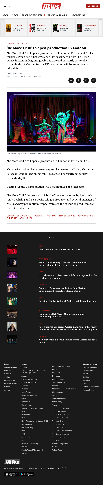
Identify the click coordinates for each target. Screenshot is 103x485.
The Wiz (55, 440)
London (10, 44)
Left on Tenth (26, 437)
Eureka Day (25, 402)
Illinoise (24, 431)
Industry (7, 371)
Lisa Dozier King (67, 216)
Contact (86, 377)
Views (15, 15)
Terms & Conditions (91, 387)
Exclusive (44, 285)
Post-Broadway (10, 383)
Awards (7, 390)
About (85, 374)
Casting (7, 377)
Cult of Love (26, 392)
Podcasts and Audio (57, 15)
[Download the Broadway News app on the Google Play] (27, 474)
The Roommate (58, 437)
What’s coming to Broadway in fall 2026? (59, 249)
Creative (7, 374)
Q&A (41, 323)
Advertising (87, 380)
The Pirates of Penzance (62, 431)
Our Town (56, 373)
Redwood (56, 376)
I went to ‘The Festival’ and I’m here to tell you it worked (67, 301)
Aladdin (24, 376)
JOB (23, 434)
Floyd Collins (26, 405)
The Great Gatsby (59, 411)
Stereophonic (57, 392)
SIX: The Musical (58, 382)
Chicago (24, 389)
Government (45, 310)
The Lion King (57, 421)
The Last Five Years (60, 418)
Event (42, 298)
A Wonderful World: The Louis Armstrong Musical (33, 372)
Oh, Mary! (25, 453)
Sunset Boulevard (59, 399)
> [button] (100, 28)
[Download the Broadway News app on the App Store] (11, 474)
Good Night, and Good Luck (32, 408)
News (5, 15)
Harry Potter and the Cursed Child (34, 421)
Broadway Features (32, 15)
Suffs (54, 395)
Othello (55, 370)
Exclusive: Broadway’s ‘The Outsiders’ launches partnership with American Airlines (63, 264)
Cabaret (24, 386)
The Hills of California (60, 415)
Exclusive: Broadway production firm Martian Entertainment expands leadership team (62, 289)
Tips (85, 383)
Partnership (45, 259)
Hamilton (24, 418)
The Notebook (58, 424)
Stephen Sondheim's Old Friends (65, 389)
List (41, 246)
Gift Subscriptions (90, 367)
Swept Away (57, 402)
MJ (22, 440)
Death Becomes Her (29, 395)
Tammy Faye (57, 405)
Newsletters (78, 15)
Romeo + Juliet (58, 379)
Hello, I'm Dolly (27, 427)
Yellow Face (57, 450)
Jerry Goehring (85, 216)
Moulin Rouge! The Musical (32, 450)
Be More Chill (24, 44)
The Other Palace (16, 218)
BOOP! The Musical (29, 379)
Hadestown (26, 415)
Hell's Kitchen (26, 424)
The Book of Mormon (60, 408)
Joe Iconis (39, 216)
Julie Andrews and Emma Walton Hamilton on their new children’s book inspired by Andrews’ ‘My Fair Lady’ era (68, 328)
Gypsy (24, 411)
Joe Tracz (51, 216)
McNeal (24, 447)
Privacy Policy (88, 390)
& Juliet (24, 367)
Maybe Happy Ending (29, 444)
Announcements (10, 367)
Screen (7, 387)
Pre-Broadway (10, 380)
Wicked (55, 447)
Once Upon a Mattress (61, 366)
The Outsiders (58, 427)
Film (41, 272)
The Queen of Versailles (61, 434)
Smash (55, 386)
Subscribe (93, 6)
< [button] (2, 28)
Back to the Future (28, 382)
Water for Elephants (60, 444)
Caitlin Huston (14, 73)
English (24, 399)
